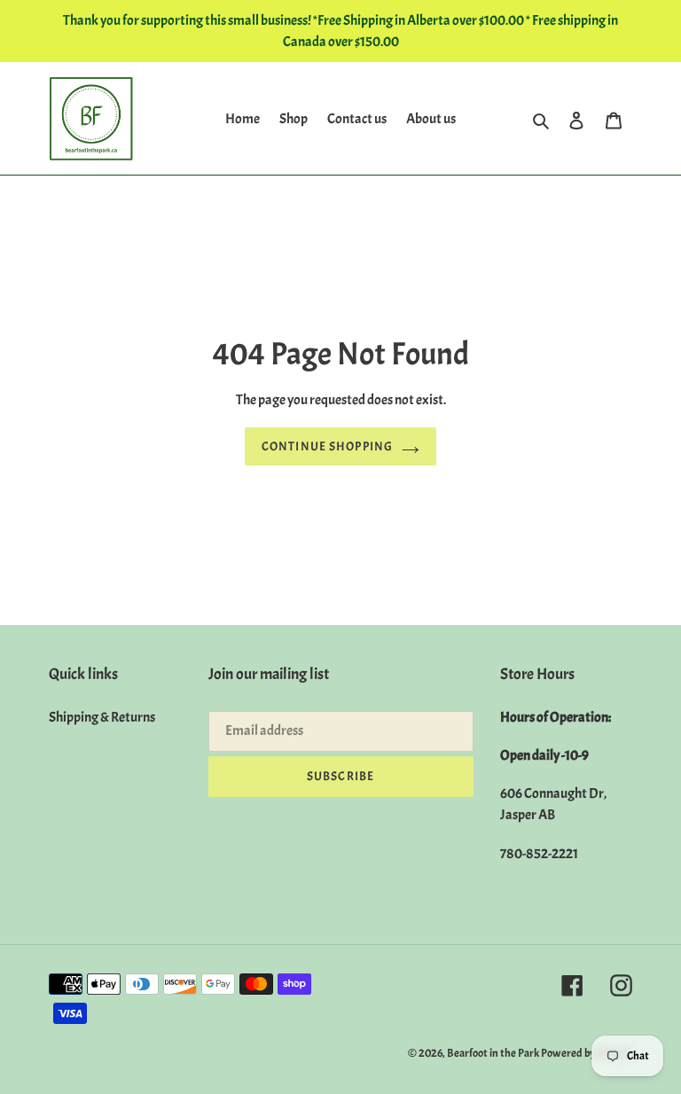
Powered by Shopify (586, 1053)
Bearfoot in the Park (494, 1053)
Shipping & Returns (102, 717)
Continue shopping (327, 446)
